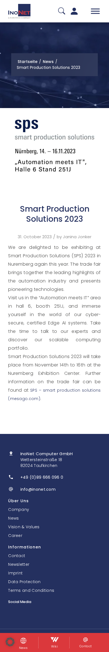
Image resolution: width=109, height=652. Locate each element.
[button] (10, 642)
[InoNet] (19, 11)
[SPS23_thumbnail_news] (54, 145)
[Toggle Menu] (95, 11)
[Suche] (61, 11)
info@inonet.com (38, 489)
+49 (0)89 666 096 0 (41, 477)
